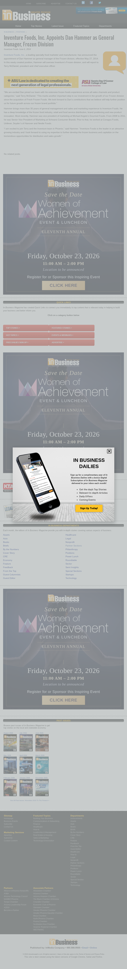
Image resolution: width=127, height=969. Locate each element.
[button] (109, 451)
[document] (63, 484)
